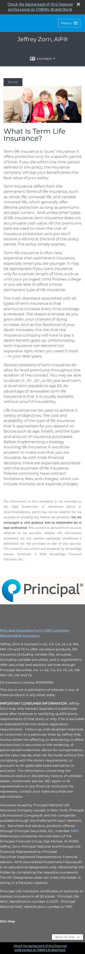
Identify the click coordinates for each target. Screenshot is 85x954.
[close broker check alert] (78, 4)
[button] (69, 23)
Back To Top (65, 937)
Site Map (7, 921)
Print (13, 82)
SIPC (75, 831)
